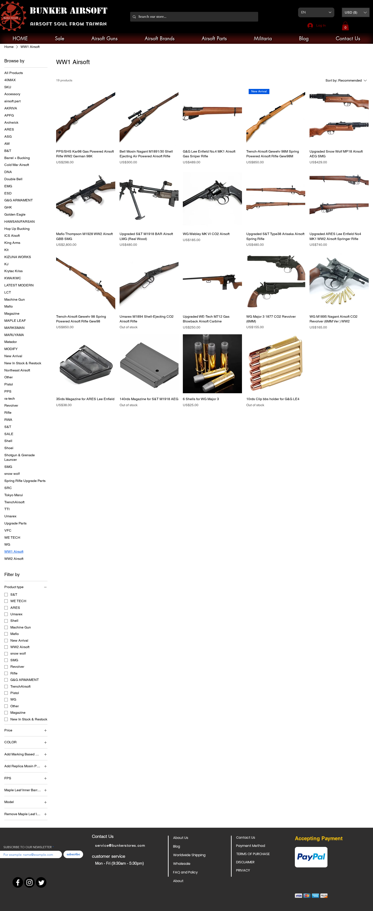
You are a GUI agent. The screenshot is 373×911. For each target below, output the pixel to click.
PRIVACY (243, 870)
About (178, 880)
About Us (180, 837)
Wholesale (181, 863)
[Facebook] (18, 882)
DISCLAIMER (245, 862)
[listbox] (356, 12)
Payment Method (250, 845)
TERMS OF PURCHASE (251, 853)
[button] (356, 12)
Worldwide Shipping (188, 855)
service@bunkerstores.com (120, 845)
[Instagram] (29, 882)
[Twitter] (41, 882)
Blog (176, 846)
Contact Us (245, 837)
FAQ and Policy (185, 872)
